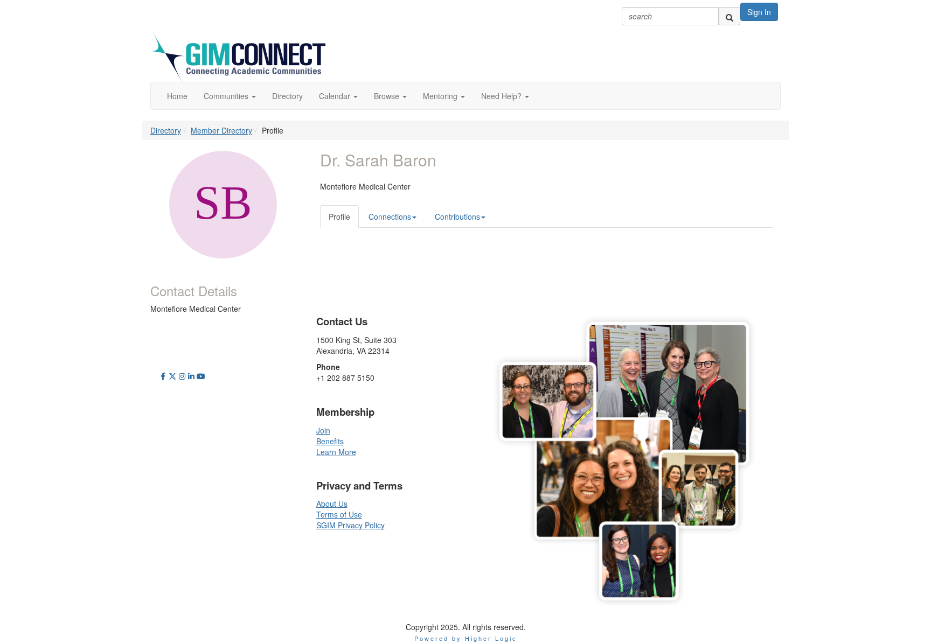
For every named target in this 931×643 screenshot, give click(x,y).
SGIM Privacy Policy (350, 525)
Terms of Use (339, 514)
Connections (390, 216)
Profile (339, 216)
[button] (230, 95)
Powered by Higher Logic (465, 638)
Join (323, 430)
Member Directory (221, 130)
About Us (332, 503)
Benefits (330, 441)
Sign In (759, 11)
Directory (165, 130)
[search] (729, 16)
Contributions (457, 216)
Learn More (336, 451)
